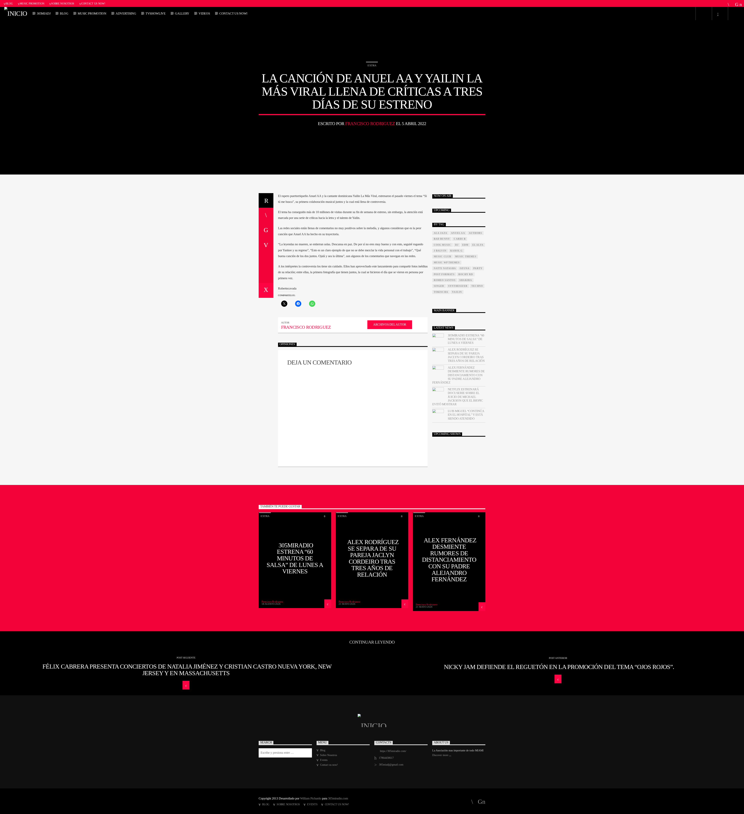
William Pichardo (310, 798)
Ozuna (464, 268)
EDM (465, 245)
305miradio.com (338, 798)
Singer (439, 286)
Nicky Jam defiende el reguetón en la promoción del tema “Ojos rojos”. (559, 666)
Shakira (465, 280)
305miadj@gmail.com (391, 764)
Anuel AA (458, 233)
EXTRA (372, 65)
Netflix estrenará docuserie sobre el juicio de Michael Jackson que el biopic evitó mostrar (457, 397)
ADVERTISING (126, 13)
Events (323, 760)
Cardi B (459, 239)
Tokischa (441, 292)
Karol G (456, 250)
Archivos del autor (389, 324)
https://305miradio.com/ (393, 751)
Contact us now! (93, 3)
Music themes (465, 256)
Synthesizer (458, 286)
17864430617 (386, 757)
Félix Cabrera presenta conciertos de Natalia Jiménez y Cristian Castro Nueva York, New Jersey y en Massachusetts (186, 670)
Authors (475, 233)
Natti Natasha (445, 268)
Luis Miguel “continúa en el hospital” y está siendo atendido (466, 414)
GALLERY (182, 13)
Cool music (442, 245)
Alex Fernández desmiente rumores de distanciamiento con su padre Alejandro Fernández (458, 375)
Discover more (440, 755)
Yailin (457, 292)
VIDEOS (204, 13)
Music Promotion (32, 3)
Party (477, 268)
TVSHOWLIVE (156, 13)
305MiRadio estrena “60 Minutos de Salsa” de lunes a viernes (466, 339)
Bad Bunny (442, 239)
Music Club (442, 256)
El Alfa (477, 245)
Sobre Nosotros (62, 3)
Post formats (444, 274)
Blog (9, 3)
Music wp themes (447, 262)
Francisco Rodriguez (370, 123)
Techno (477, 286)
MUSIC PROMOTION (92, 13)
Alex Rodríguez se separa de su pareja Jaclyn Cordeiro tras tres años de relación (466, 355)
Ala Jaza (440, 233)
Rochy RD (465, 274)
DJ (456, 245)
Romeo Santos (445, 280)
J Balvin (440, 250)
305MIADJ (43, 13)
